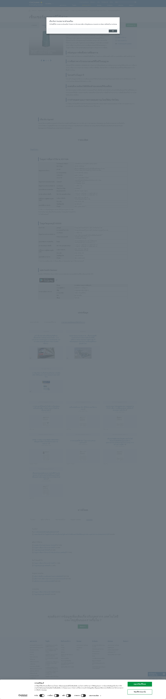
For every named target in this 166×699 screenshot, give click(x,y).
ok (113, 31)
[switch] (56, 695)
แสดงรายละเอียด (94, 695)
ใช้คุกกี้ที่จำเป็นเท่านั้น (140, 692)
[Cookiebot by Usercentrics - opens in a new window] (23, 695)
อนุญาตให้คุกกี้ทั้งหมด (140, 684)
